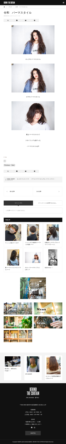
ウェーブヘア (36, 179)
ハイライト (51, 179)
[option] (13, 368)
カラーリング (13, 16)
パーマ (18, 16)
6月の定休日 (28, 374)
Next (13, 165)
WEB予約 (33, 433)
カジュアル (42, 179)
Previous (7, 165)
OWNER (13, 179)
